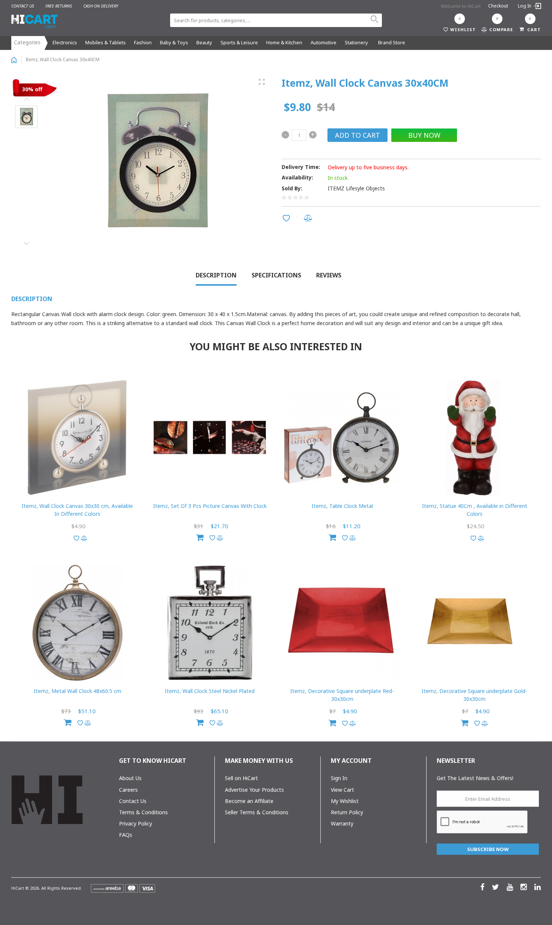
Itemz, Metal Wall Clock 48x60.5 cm (77, 691)
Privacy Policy (135, 823)
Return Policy (347, 812)
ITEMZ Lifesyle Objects (356, 188)
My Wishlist (345, 800)
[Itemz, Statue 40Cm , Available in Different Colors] (474, 437)
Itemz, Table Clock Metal (342, 505)
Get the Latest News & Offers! (475, 778)
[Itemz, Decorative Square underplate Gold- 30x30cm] (474, 622)
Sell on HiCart (241, 778)
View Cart (342, 789)
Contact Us (132, 800)
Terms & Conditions (143, 812)
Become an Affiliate (249, 800)
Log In (525, 6)
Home (14, 60)
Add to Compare (309, 219)
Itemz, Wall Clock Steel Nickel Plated (210, 691)
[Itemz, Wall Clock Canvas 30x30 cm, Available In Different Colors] (77, 437)
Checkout (498, 6)
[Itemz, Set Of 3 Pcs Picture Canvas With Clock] (209, 437)
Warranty (342, 823)
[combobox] (276, 20)
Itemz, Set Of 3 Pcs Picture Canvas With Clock (210, 505)
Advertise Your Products (254, 789)
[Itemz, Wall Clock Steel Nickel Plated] (209, 622)
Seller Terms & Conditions (256, 812)
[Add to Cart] (200, 536)
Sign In (339, 778)
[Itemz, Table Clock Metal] (342, 437)
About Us (130, 778)
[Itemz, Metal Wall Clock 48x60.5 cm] (77, 622)
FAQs (125, 834)
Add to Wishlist (287, 219)
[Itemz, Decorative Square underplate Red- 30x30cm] (342, 622)
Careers (128, 789)
